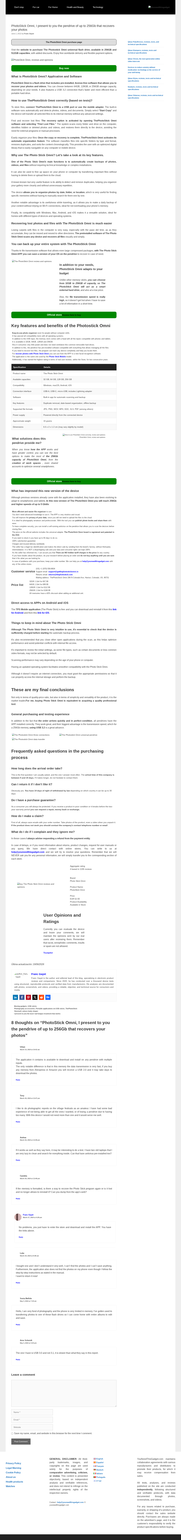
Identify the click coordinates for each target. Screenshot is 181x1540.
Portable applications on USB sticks (50, 1009)
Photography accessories (24, 1009)
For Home (53, 7)
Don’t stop (19, 7)
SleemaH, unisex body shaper (26, 1011)
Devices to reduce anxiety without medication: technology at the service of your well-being (144, 69)
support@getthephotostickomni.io (63, 572)
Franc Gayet (28, 1215)
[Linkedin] (15, 997)
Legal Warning (13, 1468)
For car (36, 7)
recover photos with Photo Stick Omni (32, 354)
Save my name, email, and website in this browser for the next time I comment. (53, 1433)
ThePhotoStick (71, 1009)
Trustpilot (48, 953)
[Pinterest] (28, 997)
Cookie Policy (13, 1472)
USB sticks (32, 1006)
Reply (18, 1080)
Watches (10, 1486)
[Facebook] (21, 997)
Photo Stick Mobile (57, 357)
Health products (14, 1481)
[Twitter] (34, 997)
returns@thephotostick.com (60, 575)
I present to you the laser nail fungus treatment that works (37, 1014)
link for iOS (43, 613)
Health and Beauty (75, 7)
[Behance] (47, 997)
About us (11, 1477)
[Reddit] (41, 997)
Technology (98, 7)
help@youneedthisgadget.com (95, 561)
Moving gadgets (20, 1006)
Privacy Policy (13, 1463)
